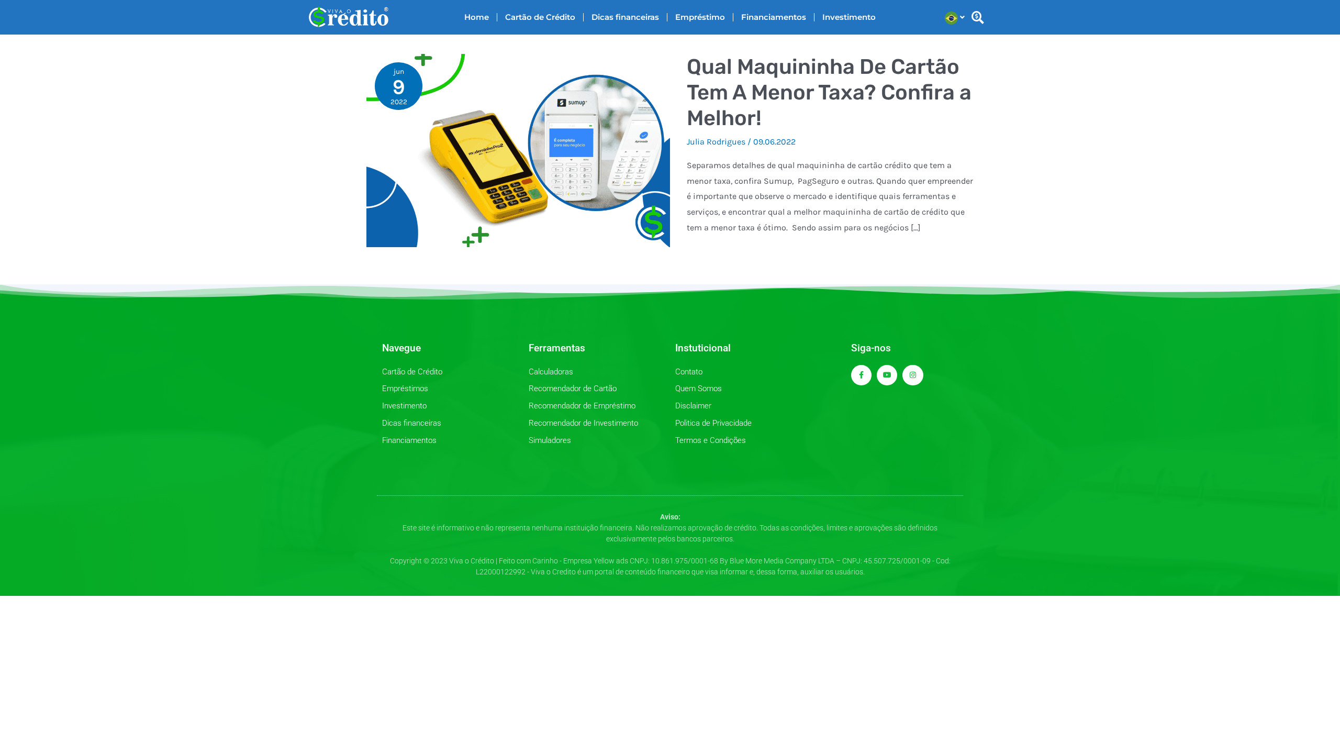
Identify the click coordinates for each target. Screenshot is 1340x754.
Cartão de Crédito (540, 17)
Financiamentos (773, 17)
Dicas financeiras (625, 17)
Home (476, 17)
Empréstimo (700, 17)
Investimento (849, 17)
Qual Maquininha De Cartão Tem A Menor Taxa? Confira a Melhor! (829, 92)
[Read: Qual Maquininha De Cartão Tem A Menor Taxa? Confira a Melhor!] (518, 149)
